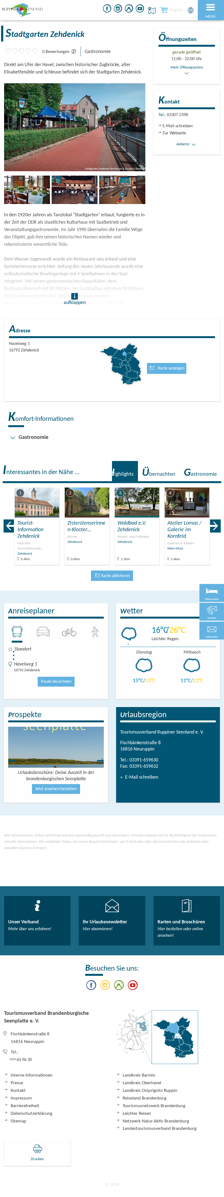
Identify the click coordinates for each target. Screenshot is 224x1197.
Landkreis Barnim (139, 1075)
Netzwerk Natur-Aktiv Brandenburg (156, 1121)
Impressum (21, 1098)
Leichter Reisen (137, 1113)
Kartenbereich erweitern (189, 484)
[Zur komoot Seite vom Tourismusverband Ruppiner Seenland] (129, 9)
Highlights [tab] (121, 473)
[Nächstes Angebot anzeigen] (215, 526)
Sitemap (18, 1121)
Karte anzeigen (170, 368)
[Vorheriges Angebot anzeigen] (9, 526)
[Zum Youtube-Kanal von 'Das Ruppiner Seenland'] (140, 9)
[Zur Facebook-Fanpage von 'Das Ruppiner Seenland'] (107, 9)
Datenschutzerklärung (31, 1113)
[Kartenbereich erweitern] (216, 484)
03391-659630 (143, 760)
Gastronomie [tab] (200, 473)
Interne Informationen (31, 1075)
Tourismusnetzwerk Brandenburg (154, 1106)
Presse (17, 1083)
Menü (210, 17)
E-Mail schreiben (141, 777)
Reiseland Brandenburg (144, 1098)
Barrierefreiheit (25, 1106)
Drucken (37, 1159)
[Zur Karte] (157, 1040)
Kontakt (18, 1090)
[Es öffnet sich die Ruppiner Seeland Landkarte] (151, 10)
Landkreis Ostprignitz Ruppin (150, 1090)
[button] (211, 630)
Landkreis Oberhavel (142, 1083)
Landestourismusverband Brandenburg (159, 1128)
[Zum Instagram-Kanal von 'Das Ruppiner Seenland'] (118, 9)
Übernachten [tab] (158, 473)
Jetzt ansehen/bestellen (56, 789)
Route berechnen (56, 681)
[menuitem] (176, 10)
